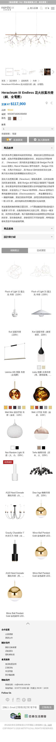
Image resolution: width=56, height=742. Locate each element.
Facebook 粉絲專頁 (13, 700)
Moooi (10, 110)
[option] (28, 38)
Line (7, 700)
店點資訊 (9, 651)
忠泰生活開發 (35, 716)
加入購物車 (43, 140)
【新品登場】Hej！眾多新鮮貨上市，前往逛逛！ (28, 2)
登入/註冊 (34, 8)
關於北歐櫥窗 (10, 647)
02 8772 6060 (20, 688)
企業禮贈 (9, 634)
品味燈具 (25, 81)
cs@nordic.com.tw (22, 684)
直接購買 (18, 140)
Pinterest (24, 700)
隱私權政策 (10, 654)
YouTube (29, 700)
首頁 (3, 81)
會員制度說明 (10, 664)
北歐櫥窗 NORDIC (8, 8)
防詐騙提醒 (10, 675)
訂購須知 (9, 668)
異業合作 (9, 638)
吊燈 (35, 81)
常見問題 (9, 671)
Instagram (18, 700)
